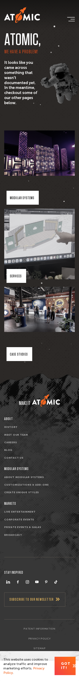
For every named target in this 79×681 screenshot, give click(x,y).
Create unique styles (21, 492)
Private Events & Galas (22, 527)
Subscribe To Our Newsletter (31, 600)
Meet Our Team (16, 434)
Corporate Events (19, 519)
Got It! (66, 666)
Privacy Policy (39, 638)
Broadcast (13, 534)
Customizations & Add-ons (26, 484)
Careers (10, 442)
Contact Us (14, 457)
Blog (8, 450)
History (10, 427)
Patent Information (39, 628)
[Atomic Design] (46, 400)
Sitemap (39, 648)
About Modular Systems (24, 477)
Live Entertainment (20, 511)
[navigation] (70, 19)
